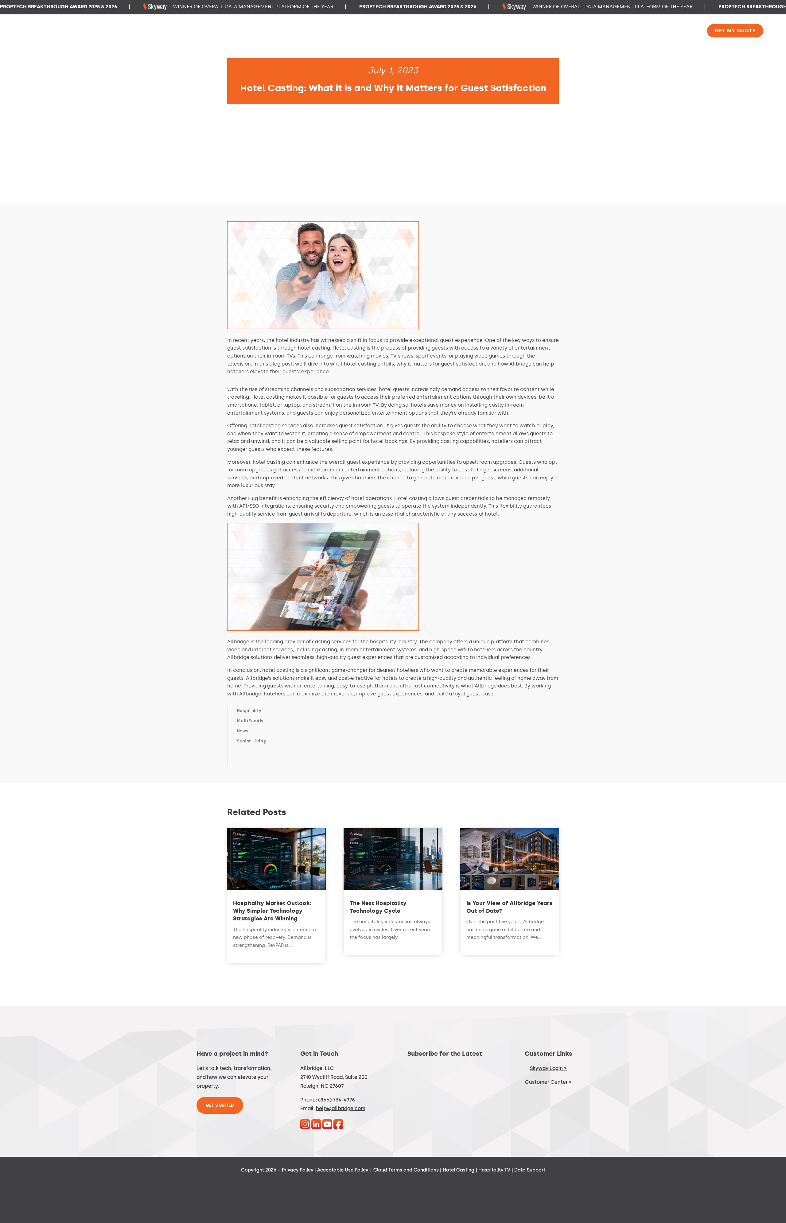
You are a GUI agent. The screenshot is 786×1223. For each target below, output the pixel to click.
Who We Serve (497, 31)
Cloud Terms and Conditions (406, 1170)
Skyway (639, 31)
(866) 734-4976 (336, 1100)
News (242, 730)
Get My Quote (735, 30)
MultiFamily (250, 720)
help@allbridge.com (340, 1108)
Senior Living (251, 741)
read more (244, 953)
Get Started (220, 1105)
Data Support (529, 1170)
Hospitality (249, 710)
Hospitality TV (494, 1170)
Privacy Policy (297, 1170)
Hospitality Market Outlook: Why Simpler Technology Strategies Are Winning (272, 911)
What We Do (550, 31)
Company (678, 31)
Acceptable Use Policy (342, 1170)
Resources (598, 31)
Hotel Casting (458, 1170)
